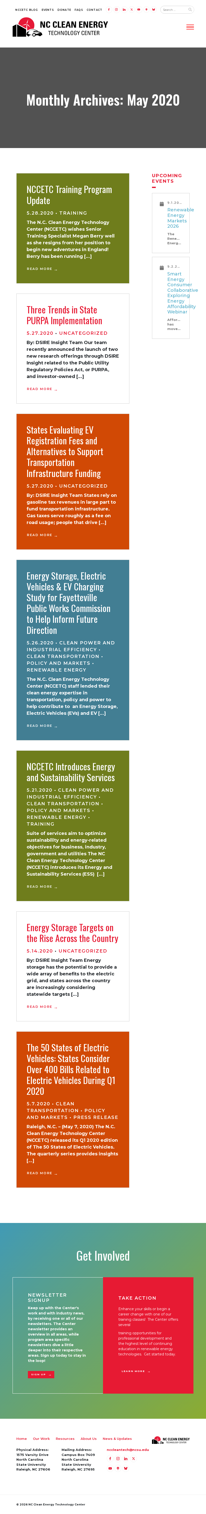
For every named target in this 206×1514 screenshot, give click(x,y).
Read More (40, 269)
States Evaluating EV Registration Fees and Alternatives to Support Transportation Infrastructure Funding (65, 451)
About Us (89, 1439)
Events (48, 10)
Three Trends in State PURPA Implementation (64, 315)
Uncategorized (83, 333)
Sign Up (38, 1374)
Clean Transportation (63, 656)
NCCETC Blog (26, 10)
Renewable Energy (56, 670)
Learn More (133, 1371)
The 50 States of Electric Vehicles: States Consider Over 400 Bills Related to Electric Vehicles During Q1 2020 (71, 1068)
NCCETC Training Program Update (69, 194)
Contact (94, 10)
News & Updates (117, 1439)
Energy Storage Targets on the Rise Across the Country (72, 932)
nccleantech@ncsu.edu (128, 1450)
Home (21, 1439)
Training (73, 213)
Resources (65, 1439)
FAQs (79, 10)
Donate (64, 10)
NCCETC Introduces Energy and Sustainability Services (71, 772)
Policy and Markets (58, 663)
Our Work (41, 1439)
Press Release (95, 1117)
